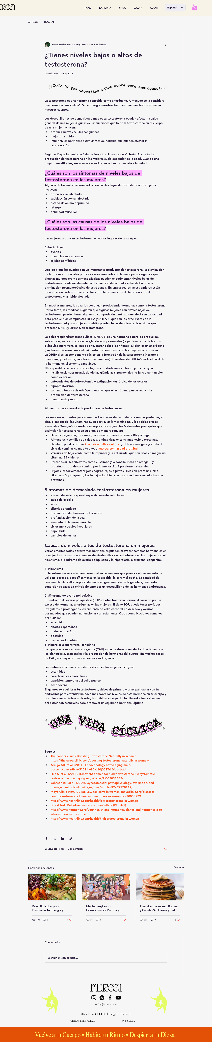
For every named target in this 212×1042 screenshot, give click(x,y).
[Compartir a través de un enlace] (70, 838)
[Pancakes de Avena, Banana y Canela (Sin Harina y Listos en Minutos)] (160, 887)
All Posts (33, 21)
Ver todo (179, 867)
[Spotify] (102, 997)
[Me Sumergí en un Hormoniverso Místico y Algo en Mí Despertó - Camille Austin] (106, 887)
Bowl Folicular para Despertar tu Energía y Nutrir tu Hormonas (48, 908)
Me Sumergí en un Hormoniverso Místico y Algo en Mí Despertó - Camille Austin (102, 908)
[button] (105, 8)
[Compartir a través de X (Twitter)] (54, 838)
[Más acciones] (165, 45)
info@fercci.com (106, 1004)
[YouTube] (118, 997)
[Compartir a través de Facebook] (46, 838)
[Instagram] (94, 997)
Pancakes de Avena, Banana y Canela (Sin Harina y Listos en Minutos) (159, 908)
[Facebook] (110, 997)
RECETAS (49, 21)
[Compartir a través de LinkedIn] (62, 838)
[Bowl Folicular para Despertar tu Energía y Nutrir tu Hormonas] (52, 887)
